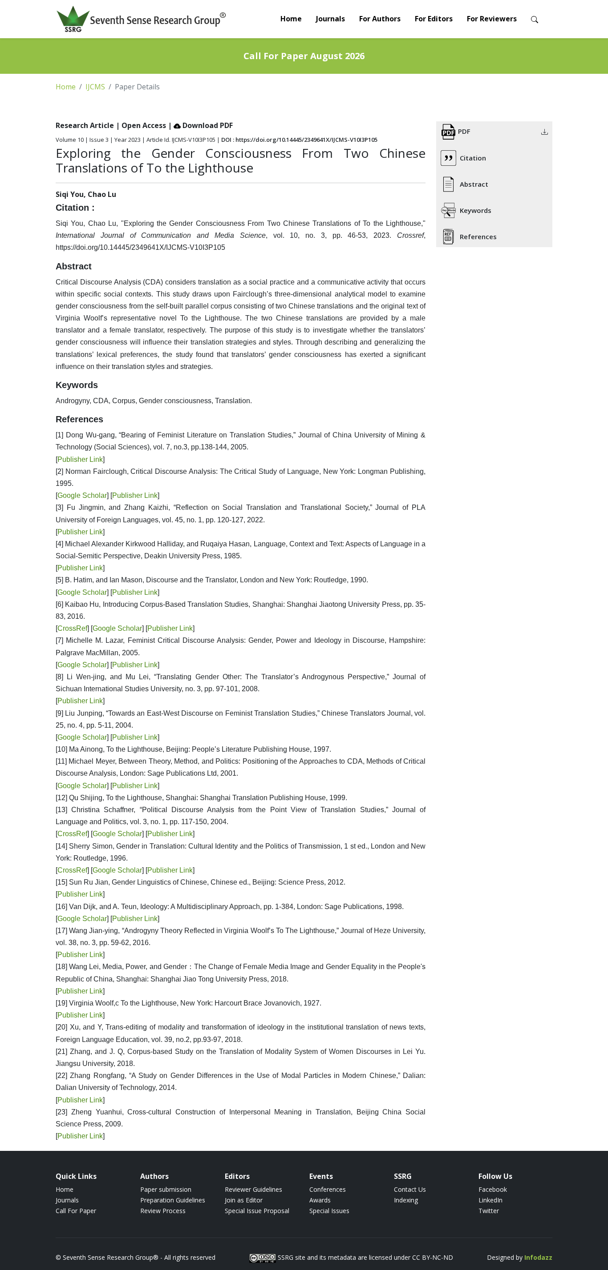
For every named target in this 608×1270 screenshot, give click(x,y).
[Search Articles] (534, 19)
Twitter (488, 1210)
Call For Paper (76, 1210)
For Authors (380, 19)
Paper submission (165, 1189)
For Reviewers (492, 19)
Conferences (327, 1189)
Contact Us (410, 1189)
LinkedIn (490, 1200)
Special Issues (329, 1210)
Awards (320, 1200)
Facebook (492, 1189)
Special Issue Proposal (257, 1210)
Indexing (406, 1200)
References (478, 236)
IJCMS (95, 87)
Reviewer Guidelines (253, 1189)
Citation (473, 157)
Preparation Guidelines (172, 1200)
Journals (330, 19)
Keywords (475, 210)
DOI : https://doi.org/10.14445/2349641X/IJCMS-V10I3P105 (299, 140)
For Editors (434, 19)
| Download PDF (200, 125)
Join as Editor (244, 1200)
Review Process (163, 1210)
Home (291, 19)
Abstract (474, 184)
